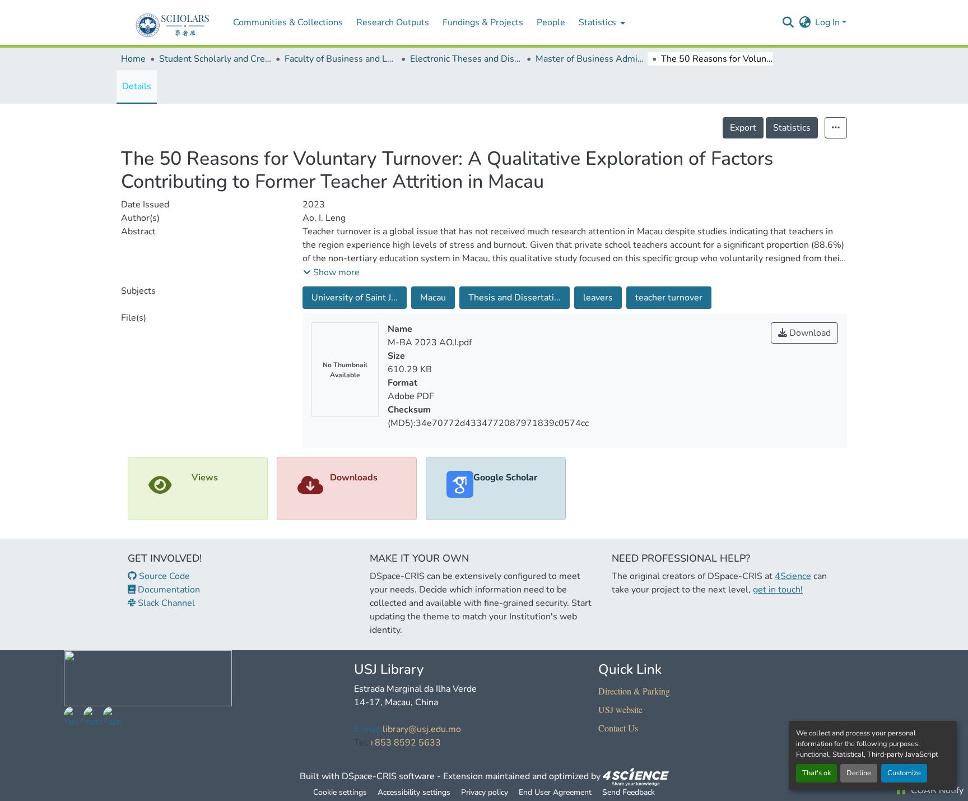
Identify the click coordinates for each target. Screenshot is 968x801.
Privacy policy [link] (484, 792)
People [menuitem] (551, 22)
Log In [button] (828, 22)
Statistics (792, 128)
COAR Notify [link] (936, 790)
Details (136, 86)
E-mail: (368, 729)
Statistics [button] (597, 22)
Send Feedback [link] (628, 792)
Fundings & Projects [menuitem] (483, 22)
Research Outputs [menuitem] (392, 22)
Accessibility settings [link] (414, 792)
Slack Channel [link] (165, 603)
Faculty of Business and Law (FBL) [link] (341, 59)
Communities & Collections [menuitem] (288, 22)
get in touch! (778, 590)
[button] (788, 22)
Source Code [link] (163, 576)
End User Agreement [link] (555, 792)
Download (809, 333)
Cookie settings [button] (340, 792)
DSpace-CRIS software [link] (388, 776)
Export (743, 128)
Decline (858, 773)
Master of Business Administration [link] (592, 59)
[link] (636, 776)
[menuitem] (600, 22)
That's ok (816, 773)
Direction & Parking (634, 691)
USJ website (620, 709)
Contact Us (618, 728)
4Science (793, 576)
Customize (904, 773)
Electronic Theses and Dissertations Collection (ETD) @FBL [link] (466, 59)
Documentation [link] (168, 590)
